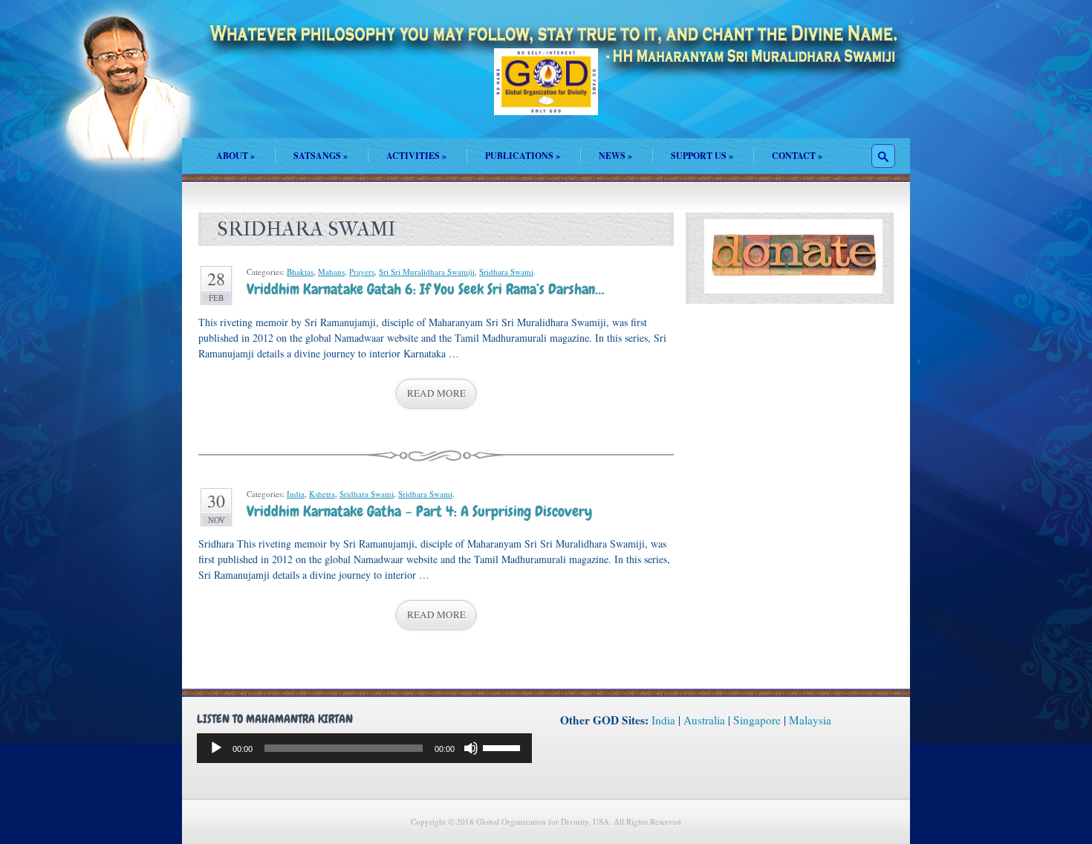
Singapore (757, 719)
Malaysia (810, 719)
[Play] (216, 748)
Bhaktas (300, 271)
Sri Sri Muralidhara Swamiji (427, 271)
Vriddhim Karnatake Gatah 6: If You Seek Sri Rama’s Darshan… (425, 289)
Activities (416, 155)
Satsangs (320, 155)
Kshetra (322, 493)
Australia (704, 719)
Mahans (331, 271)
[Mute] (471, 748)
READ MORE (436, 393)
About (235, 155)
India (296, 493)
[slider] (503, 746)
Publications (522, 155)
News (615, 155)
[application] (364, 748)
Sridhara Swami (506, 271)
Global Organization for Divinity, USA (546, 92)
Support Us (702, 155)
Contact (797, 155)
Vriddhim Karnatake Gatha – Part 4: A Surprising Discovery (419, 511)
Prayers (361, 271)
